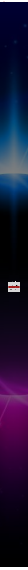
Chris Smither (4, 1)
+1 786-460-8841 (14, 287)
